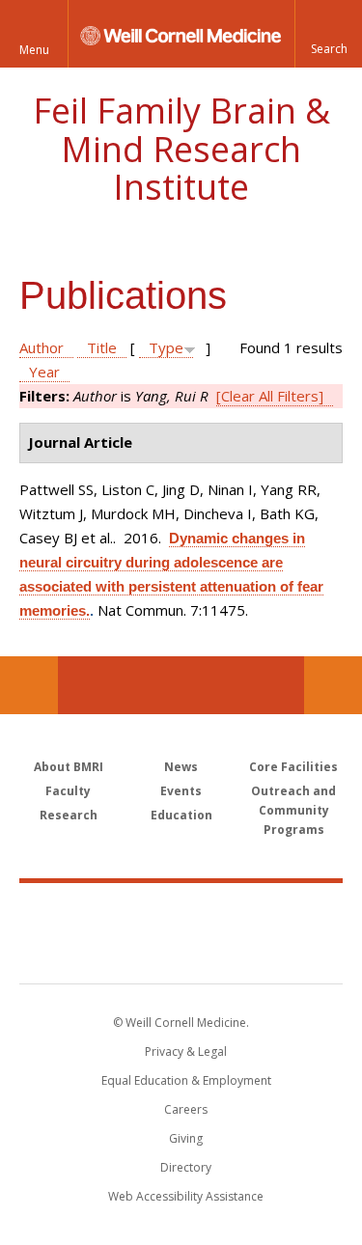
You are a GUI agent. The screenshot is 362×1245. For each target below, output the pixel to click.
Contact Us (333, 685)
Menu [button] (34, 50)
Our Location (29, 685)
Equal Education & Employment (186, 1080)
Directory (185, 1167)
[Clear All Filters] (269, 395)
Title (102, 347)
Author (41, 347)
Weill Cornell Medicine (181, 912)
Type (166, 347)
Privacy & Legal (186, 1051)
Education (181, 815)
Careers (186, 1109)
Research (68, 815)
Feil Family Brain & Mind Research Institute (181, 148)
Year (44, 371)
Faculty (68, 791)
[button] (328, 34)
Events (181, 791)
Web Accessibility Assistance (186, 1196)
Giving (186, 1138)
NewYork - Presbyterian (181, 952)
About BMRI (68, 767)
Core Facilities (293, 767)
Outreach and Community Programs (293, 810)
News (181, 767)
